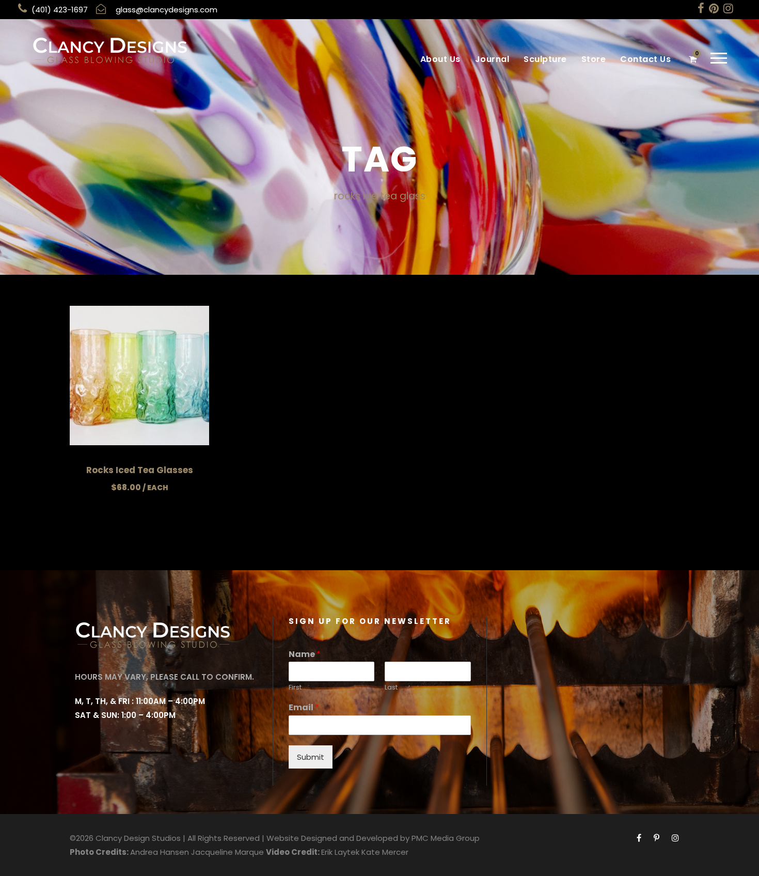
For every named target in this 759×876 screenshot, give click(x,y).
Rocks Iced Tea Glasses (139, 470)
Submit (310, 757)
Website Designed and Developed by (337, 838)
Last (391, 687)
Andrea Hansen (159, 852)
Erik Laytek (340, 852)
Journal (492, 59)
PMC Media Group (446, 838)
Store (593, 59)
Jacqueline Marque (227, 852)
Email (304, 707)
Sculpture (545, 59)
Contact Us (645, 59)
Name (305, 654)
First (295, 687)
